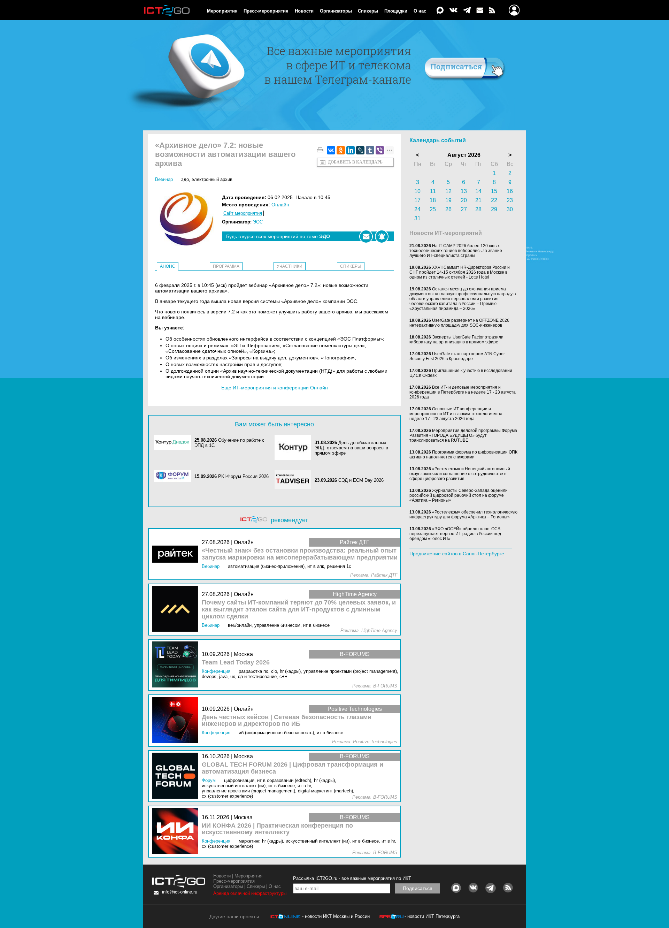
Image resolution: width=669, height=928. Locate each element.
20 (464, 200)
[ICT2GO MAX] (440, 11)
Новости (304, 11)
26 (448, 209)
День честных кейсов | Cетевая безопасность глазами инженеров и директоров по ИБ (286, 721)
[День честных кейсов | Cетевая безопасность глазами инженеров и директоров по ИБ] (177, 720)
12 (448, 191)
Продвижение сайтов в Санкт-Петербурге (456, 553)
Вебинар (164, 179)
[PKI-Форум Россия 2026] (174, 476)
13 (464, 191)
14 (478, 191)
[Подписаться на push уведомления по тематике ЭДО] (382, 236)
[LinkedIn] (350, 150)
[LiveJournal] (360, 150)
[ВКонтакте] (331, 150)
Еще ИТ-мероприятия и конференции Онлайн (274, 387)
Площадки (395, 11)
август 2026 (463, 155)
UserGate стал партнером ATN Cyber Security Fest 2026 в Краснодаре (457, 356)
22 (494, 200)
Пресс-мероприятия (266, 11)
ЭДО (185, 179)
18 (433, 200)
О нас (420, 11)
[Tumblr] (370, 150)
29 (494, 209)
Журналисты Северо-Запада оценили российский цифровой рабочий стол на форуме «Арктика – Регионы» (458, 495)
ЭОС (258, 222)
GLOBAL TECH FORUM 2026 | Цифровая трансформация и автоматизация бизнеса (292, 768)
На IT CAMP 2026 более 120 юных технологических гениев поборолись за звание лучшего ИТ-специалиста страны (455, 250)
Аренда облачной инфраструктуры (249, 893)
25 (433, 209)
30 (510, 209)
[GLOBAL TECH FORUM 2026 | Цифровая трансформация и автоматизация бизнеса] (177, 776)
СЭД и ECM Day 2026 (361, 480)
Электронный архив (212, 179)
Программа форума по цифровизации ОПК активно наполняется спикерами (463, 454)
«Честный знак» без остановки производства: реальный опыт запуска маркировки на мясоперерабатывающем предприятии (300, 554)
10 (417, 191)
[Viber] (380, 150)
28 (478, 209)
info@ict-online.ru (179, 892)
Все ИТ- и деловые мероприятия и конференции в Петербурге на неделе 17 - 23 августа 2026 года (462, 392)
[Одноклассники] (341, 150)
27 (464, 209)
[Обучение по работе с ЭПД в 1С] (174, 443)
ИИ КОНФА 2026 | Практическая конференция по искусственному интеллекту (277, 829)
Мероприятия (222, 11)
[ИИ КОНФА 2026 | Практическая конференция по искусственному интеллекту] (177, 831)
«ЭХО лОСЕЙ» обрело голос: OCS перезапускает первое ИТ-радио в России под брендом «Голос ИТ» (455, 533)
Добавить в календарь (355, 162)
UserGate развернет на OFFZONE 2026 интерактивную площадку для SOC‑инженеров (459, 323)
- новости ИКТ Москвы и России (336, 916)
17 (417, 200)
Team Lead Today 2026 (236, 662)
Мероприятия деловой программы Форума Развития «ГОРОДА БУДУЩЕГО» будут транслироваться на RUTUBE (463, 435)
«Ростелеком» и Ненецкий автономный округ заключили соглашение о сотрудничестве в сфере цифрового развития (459, 473)
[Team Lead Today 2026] (177, 665)
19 (448, 200)
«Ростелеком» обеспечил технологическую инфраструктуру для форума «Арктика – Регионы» (463, 514)
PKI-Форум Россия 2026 (243, 476)
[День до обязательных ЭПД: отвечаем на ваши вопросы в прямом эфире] (295, 448)
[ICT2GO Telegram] (467, 10)
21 (478, 200)
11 (433, 191)
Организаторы (336, 11)
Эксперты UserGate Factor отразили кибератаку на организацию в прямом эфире (456, 339)
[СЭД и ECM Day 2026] (295, 480)
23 (510, 200)
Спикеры (368, 11)
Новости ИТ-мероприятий (445, 233)
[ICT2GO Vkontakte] (453, 11)
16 (510, 191)
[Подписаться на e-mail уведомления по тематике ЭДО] (366, 236)
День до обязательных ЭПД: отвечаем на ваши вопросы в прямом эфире (351, 448)
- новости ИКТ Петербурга (432, 916)
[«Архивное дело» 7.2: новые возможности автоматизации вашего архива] (188, 219)
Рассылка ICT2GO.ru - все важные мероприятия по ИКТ (352, 878)
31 (417, 218)
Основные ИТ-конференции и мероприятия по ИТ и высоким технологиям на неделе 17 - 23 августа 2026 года (455, 413)
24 (417, 209)
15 (494, 191)
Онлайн (280, 204)
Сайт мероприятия (242, 213)
